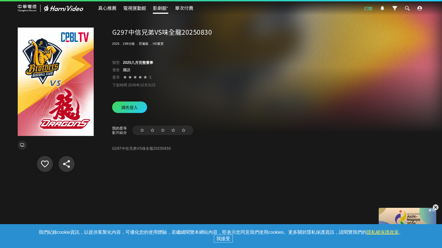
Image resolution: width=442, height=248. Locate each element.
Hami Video (50, 8)
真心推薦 (107, 8)
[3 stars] (163, 130)
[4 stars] (173, 130)
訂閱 (368, 8)
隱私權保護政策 (382, 232)
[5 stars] (183, 130)
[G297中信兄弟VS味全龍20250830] (45, 164)
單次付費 (184, 8)
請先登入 (129, 107)
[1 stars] (142, 130)
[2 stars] (152, 130)
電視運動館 (134, 8)
